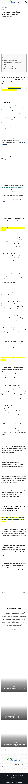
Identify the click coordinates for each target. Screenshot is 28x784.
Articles (14, 686)
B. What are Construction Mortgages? (10, 60)
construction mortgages (17, 106)
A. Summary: (5, 57)
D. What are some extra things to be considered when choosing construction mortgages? (13, 67)
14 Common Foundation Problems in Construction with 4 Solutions (7, 595)
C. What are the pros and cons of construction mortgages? (11, 63)
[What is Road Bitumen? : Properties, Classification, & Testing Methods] (14, 706)
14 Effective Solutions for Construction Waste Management (22, 595)
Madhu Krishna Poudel (8, 18)
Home (2, 7)
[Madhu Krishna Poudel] (2, 19)
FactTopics (14, 742)
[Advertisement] (14, 644)
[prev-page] (2, 750)
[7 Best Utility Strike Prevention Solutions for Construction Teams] (14, 678)
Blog (6, 7)
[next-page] (5, 750)
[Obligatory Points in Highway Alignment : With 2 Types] (14, 733)
